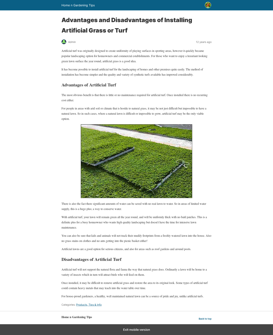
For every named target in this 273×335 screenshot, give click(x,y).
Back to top (205, 318)
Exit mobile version (136, 329)
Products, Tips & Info (89, 304)
